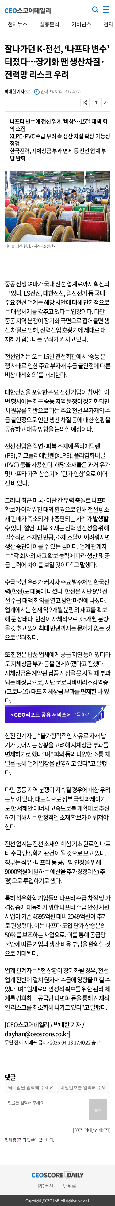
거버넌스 (81, 24)
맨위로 (69, 1185)
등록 (98, 1109)
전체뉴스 (17, 24)
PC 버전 (45, 1185)
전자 (108, 24)
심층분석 (49, 24)
